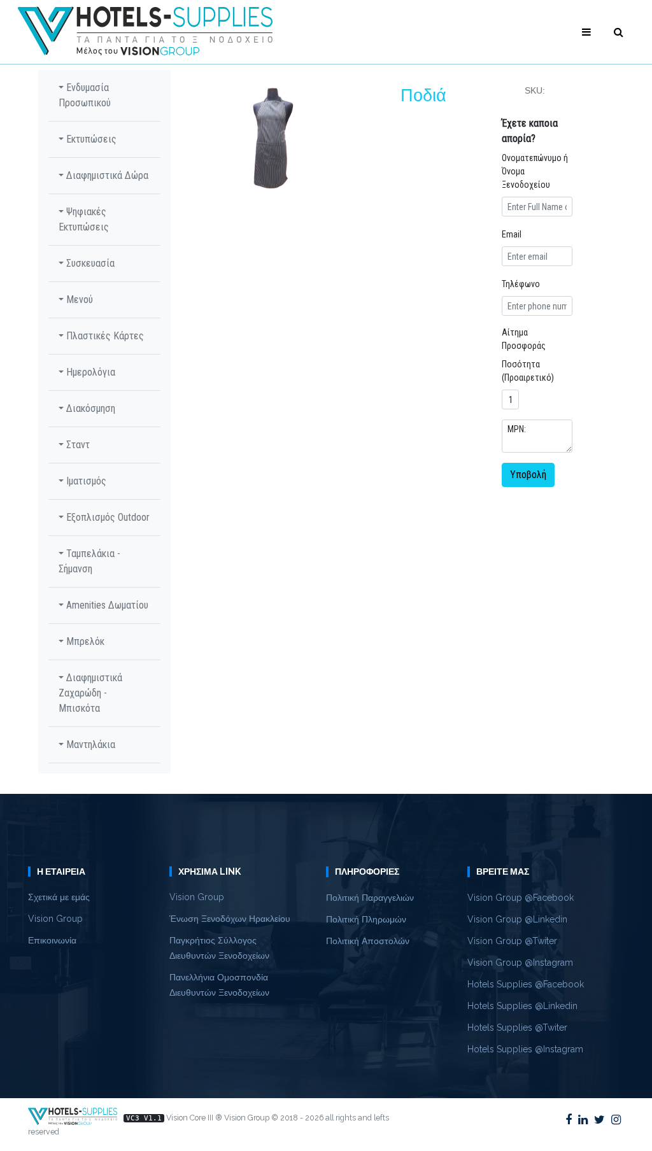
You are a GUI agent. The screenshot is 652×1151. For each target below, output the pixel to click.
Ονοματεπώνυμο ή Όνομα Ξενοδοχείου (535, 171)
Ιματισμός (85, 481)
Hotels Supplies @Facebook (525, 984)
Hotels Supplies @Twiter (517, 1027)
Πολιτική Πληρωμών (366, 919)
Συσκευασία (89, 263)
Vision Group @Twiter (512, 941)
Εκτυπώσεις (90, 139)
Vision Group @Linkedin (517, 919)
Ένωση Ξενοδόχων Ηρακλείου (229, 919)
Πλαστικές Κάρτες (104, 336)
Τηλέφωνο (521, 284)
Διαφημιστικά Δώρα (106, 175)
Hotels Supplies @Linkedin (522, 1006)
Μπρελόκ (84, 641)
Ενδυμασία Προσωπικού (85, 95)
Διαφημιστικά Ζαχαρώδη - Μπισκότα (90, 693)
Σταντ (77, 445)
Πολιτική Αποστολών (367, 941)
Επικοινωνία (52, 940)
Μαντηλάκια (89, 744)
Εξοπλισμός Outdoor (107, 517)
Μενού (78, 299)
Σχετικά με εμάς (59, 897)
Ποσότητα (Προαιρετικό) (528, 371)
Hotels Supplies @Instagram (525, 1049)
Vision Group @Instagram (520, 962)
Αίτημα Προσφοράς (524, 339)
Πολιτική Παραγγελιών (370, 898)
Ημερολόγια (89, 372)
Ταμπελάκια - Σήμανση (89, 561)
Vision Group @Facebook (520, 898)
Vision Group (55, 919)
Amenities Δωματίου (106, 605)
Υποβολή (528, 475)
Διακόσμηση (89, 408)
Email (511, 234)
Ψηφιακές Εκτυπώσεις (84, 219)
